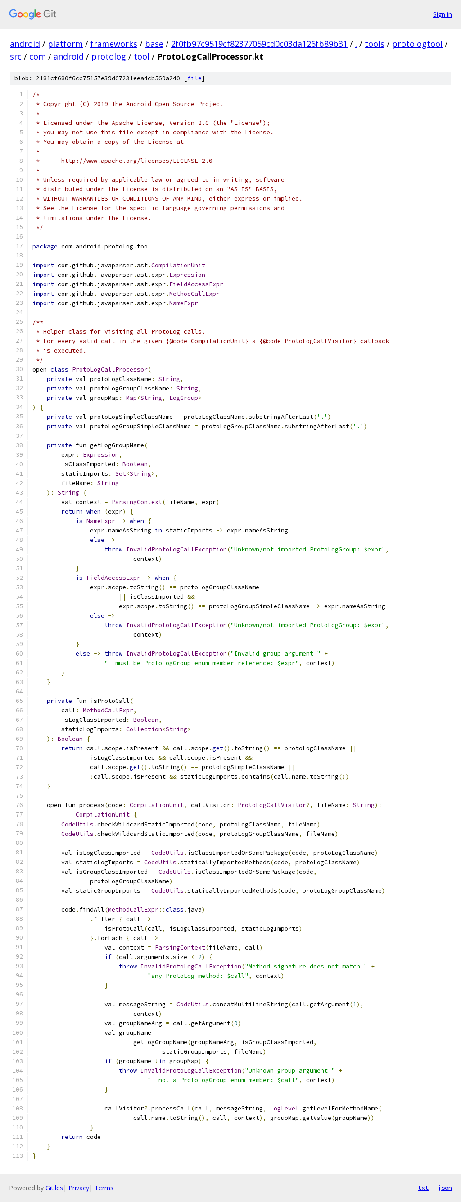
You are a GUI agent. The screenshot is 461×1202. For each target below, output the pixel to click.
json (445, 1188)
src (16, 56)
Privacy (78, 1188)
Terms (104, 1188)
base (154, 43)
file (194, 78)
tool (141, 56)
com (37, 56)
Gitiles (54, 1188)
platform (65, 43)
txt (423, 1188)
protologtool (417, 43)
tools (374, 43)
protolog (108, 56)
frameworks (113, 43)
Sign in (442, 14)
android (25, 43)
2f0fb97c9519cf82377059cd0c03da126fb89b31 (259, 43)
